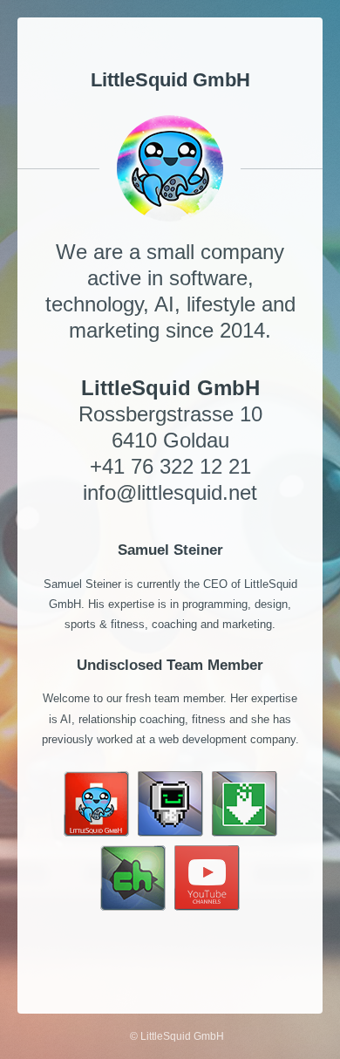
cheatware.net (173, 956)
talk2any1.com (90, 956)
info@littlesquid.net (170, 492)
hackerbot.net (253, 956)
